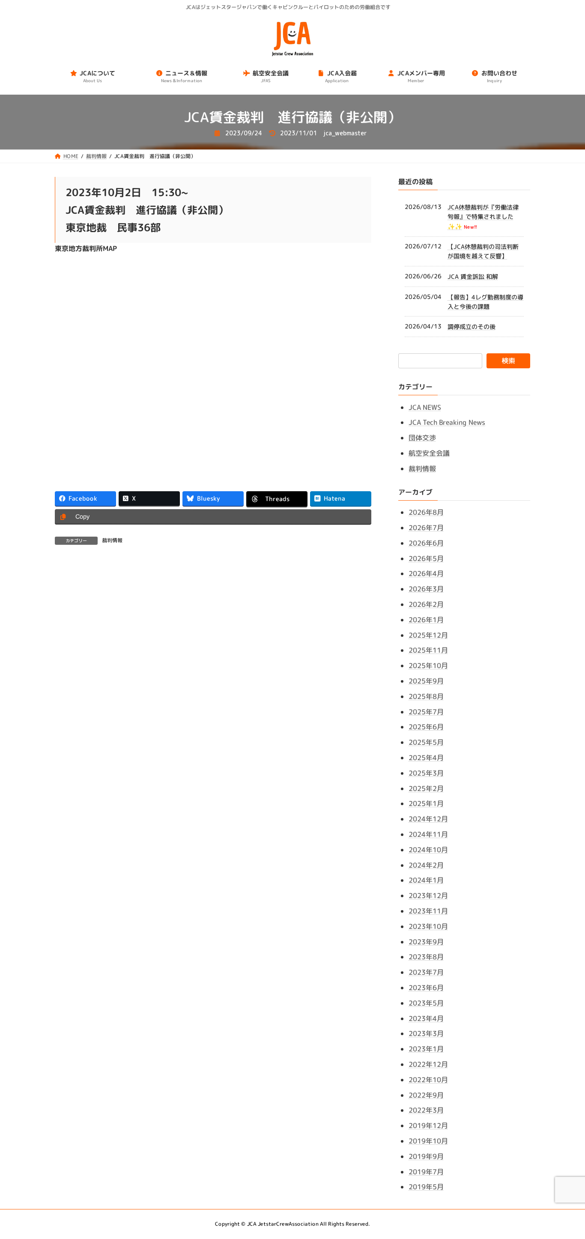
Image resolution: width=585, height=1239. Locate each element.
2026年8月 (426, 512)
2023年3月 (426, 1033)
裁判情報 (112, 540)
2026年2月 (426, 604)
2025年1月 (426, 803)
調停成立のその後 (471, 326)
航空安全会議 (429, 453)
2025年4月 (426, 757)
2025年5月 (426, 742)
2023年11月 (428, 911)
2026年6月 (426, 543)
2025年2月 (426, 788)
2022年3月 (426, 1110)
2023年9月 (426, 941)
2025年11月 (428, 650)
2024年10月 (428, 849)
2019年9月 (426, 1156)
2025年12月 (428, 635)
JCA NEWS (425, 407)
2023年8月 (426, 956)
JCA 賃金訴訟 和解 (473, 276)
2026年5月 (426, 558)
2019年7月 (426, 1171)
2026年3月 (426, 589)
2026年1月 (426, 619)
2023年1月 (426, 1049)
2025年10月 (428, 665)
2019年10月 (428, 1141)
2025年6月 (426, 726)
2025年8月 (426, 696)
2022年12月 (428, 1064)
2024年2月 (426, 864)
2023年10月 (428, 926)
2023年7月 (426, 972)
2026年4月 (426, 573)
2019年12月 (428, 1125)
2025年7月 (426, 711)
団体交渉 (422, 437)
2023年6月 (426, 987)
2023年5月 (426, 1003)
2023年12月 (428, 895)
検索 (508, 360)
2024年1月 (426, 880)
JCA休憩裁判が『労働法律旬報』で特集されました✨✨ (483, 216)
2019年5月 (426, 1186)
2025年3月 (426, 773)
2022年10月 (428, 1079)
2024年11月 (428, 834)
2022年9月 (426, 1094)
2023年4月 (426, 1018)
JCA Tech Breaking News (447, 422)
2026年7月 (426, 527)
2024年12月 (428, 819)
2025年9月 (426, 681)
